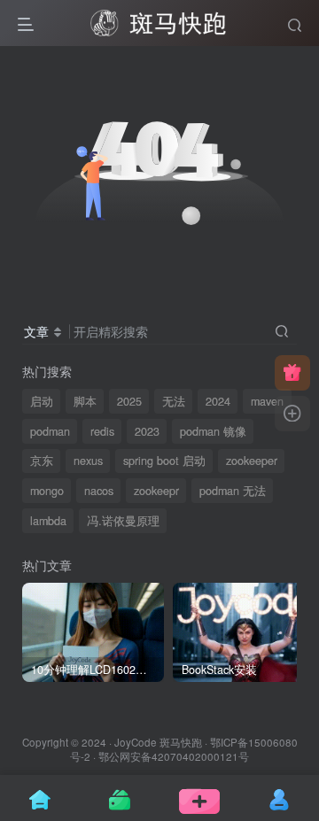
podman (50, 431)
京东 (41, 461)
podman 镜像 (213, 431)
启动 (41, 401)
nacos (98, 491)
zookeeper (251, 461)
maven (267, 401)
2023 (147, 431)
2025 (129, 401)
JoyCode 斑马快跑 (158, 742)
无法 (173, 401)
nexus (88, 461)
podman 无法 (232, 491)
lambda (48, 521)
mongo (47, 491)
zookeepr (156, 491)
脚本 (85, 401)
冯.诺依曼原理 (123, 521)
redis (102, 431)
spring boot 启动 (164, 461)
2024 (218, 401)
